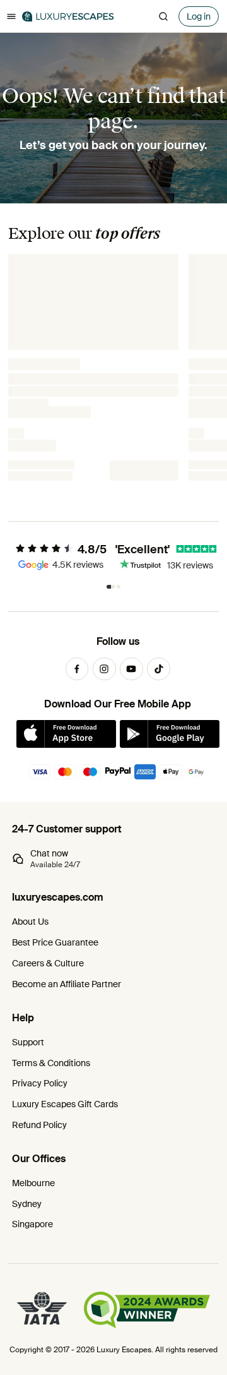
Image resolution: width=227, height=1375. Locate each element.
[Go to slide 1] (110, 587)
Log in (199, 16)
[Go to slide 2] (118, 587)
